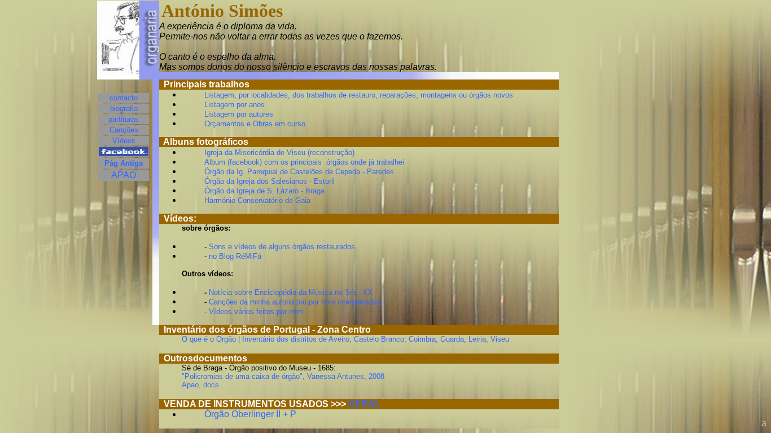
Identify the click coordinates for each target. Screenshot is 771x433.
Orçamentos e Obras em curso (254, 124)
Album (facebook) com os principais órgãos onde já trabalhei (304, 162)
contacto (123, 98)
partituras (123, 119)
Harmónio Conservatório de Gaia (257, 200)
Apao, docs (200, 385)
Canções (123, 130)
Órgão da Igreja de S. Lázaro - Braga (264, 191)
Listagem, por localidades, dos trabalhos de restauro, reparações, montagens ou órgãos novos (358, 95)
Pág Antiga (123, 163)
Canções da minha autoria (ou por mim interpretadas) (294, 302)
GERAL (364, 404)
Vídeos (123, 140)
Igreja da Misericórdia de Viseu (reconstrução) (279, 152)
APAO (123, 175)
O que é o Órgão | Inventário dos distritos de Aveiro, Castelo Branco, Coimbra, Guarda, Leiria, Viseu (345, 339)
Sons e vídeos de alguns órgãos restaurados (282, 246)
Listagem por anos (234, 104)
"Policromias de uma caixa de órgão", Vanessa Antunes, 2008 (283, 376)
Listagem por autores (238, 114)
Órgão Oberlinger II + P (250, 414)
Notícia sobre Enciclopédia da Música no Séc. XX (291, 292)
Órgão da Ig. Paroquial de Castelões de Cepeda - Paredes (299, 171)
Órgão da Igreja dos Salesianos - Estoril (269, 181)
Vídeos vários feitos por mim (256, 311)
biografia (124, 108)
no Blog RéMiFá (235, 256)
